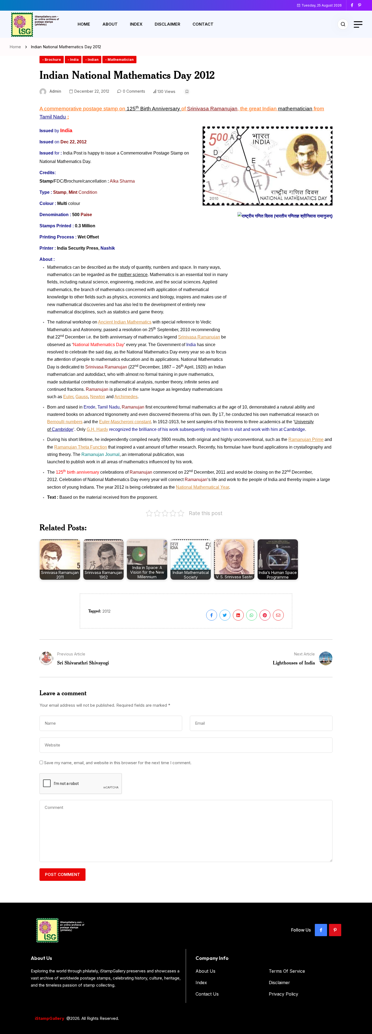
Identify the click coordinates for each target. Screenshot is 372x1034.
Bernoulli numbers (65, 421)
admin (55, 91)
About (110, 24)
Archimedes (126, 396)
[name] (354, 5)
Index (136, 24)
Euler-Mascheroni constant (125, 421)
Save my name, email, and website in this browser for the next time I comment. (117, 762)
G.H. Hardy (97, 429)
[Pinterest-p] (335, 930)
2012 (106, 611)
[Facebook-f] (321, 930)
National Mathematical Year (202, 487)
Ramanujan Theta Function (80, 447)
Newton (97, 396)
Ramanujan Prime (306, 439)
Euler (68, 396)
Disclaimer (167, 24)
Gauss (81, 396)
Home (84, 24)
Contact (203, 24)
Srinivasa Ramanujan (199, 337)
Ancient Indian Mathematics (124, 322)
